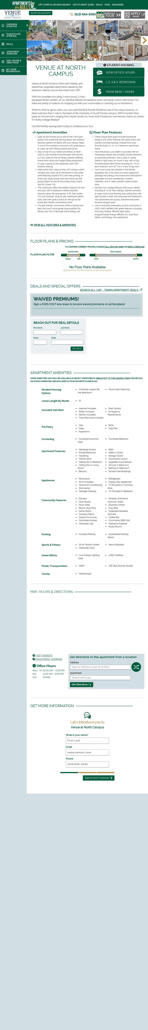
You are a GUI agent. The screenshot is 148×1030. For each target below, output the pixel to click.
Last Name (65, 328)
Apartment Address (48, 659)
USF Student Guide (83, 4)
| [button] (97, 777)
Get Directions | (80, 684)
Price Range (115, 252)
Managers (118, 4)
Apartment (75, 673)
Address (74, 662)
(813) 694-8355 (85, 14)
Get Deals (77, 349)
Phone (35, 338)
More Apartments (41, 13)
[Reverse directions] (136, 667)
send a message (135, 247)
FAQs (107, 4)
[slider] (68, 255)
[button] (144, 40)
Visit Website (43, 655)
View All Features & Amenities (54, 225)
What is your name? (77, 735)
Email (53, 338)
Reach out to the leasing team (113, 378)
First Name (37, 328)
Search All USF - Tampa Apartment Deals (110, 290)
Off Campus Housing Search (55, 4)
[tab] (14, 25)
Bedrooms (73, 252)
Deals (99, 4)
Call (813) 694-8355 (114, 247)
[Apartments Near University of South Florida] (21, 4)
